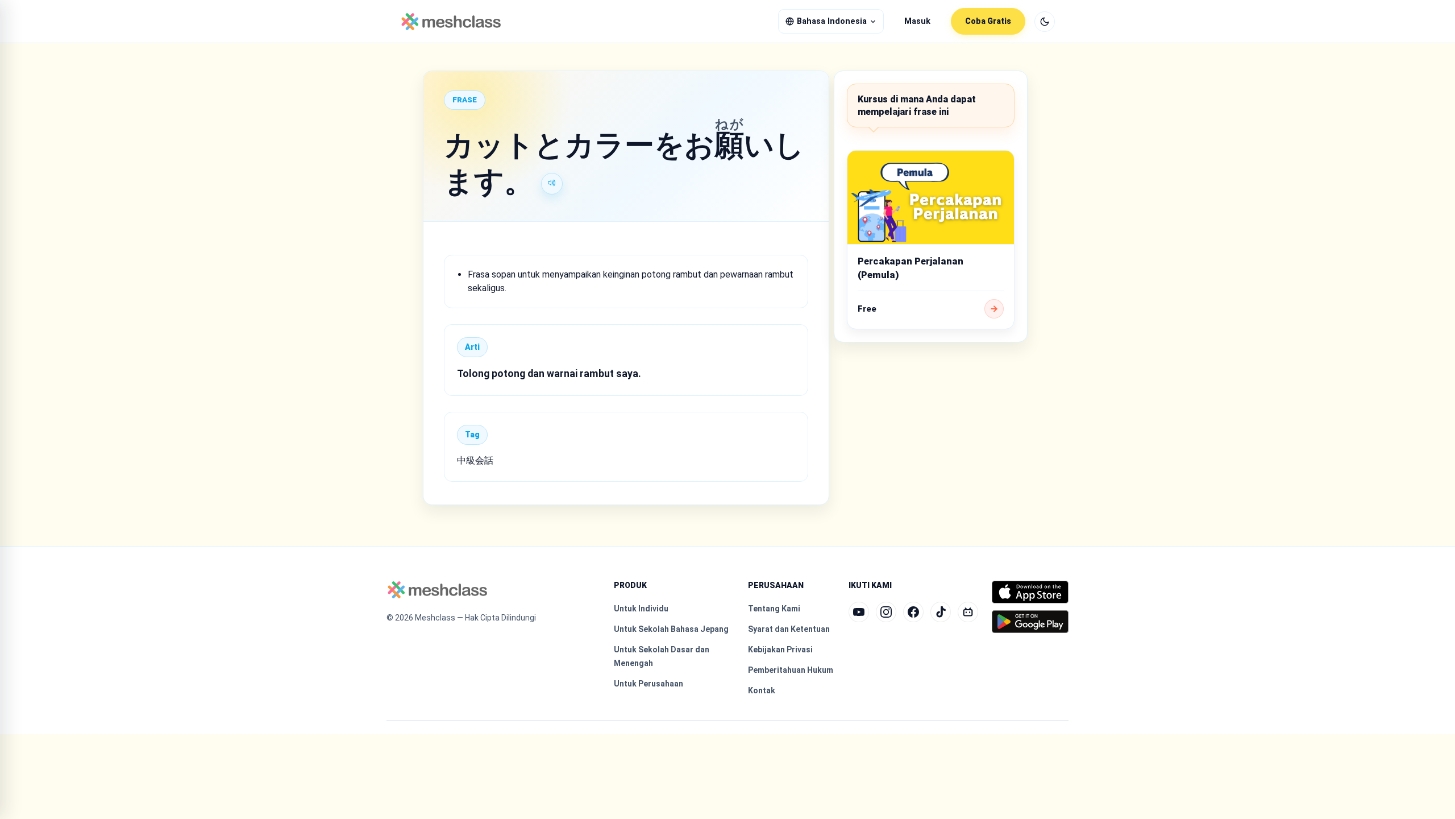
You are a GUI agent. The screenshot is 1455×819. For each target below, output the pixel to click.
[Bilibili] (968, 612)
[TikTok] (940, 612)
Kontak (761, 690)
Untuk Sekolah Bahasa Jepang (671, 629)
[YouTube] (859, 612)
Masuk (917, 21)
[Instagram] (886, 612)
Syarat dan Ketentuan (789, 629)
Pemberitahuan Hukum (790, 670)
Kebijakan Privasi (780, 649)
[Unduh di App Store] (1030, 592)
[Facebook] (913, 612)
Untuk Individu (641, 608)
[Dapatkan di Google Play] (1030, 621)
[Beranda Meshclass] (451, 22)
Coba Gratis (988, 21)
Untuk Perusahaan (648, 683)
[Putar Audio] (552, 184)
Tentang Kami (774, 608)
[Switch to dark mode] (1044, 21)
